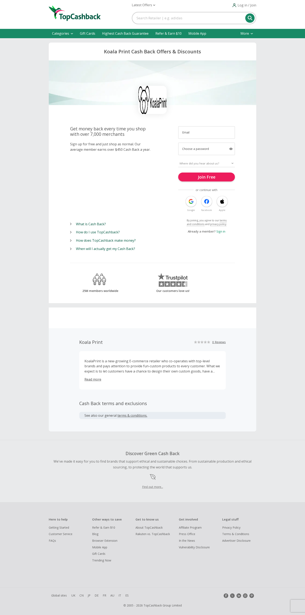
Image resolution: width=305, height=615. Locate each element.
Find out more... (152, 487)
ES (127, 595)
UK (73, 595)
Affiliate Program (190, 527)
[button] (143, 5)
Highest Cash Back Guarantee (125, 33)
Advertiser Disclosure (236, 541)
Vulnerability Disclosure (194, 547)
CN (81, 595)
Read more (92, 379)
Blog (95, 534)
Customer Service (60, 534)
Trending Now (101, 560)
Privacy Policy (231, 527)
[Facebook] (226, 595)
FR (104, 595)
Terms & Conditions (235, 534)
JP (89, 595)
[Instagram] (245, 595)
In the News (187, 541)
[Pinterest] (251, 595)
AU (112, 595)
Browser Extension (104, 541)
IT (119, 595)
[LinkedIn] (239, 595)
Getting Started (59, 527)
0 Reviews (219, 342)
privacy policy (218, 224)
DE (97, 595)
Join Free (206, 177)
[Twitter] (232, 595)
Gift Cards (87, 33)
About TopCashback (149, 527)
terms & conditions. (132, 415)
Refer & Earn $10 (168, 33)
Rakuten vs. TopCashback (152, 534)
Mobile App (197, 33)
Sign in (220, 231)
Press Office (187, 534)
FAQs (52, 541)
